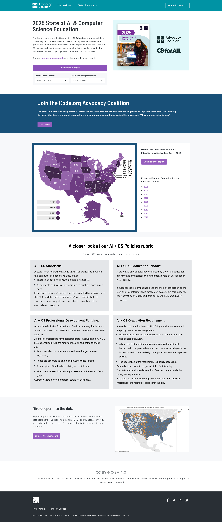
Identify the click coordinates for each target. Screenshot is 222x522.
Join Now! (45, 124)
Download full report (70, 68)
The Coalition (64, 5)
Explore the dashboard (46, 436)
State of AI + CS (86, 5)
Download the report (154, 162)
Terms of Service (57, 509)
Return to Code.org (177, 5)
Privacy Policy (39, 509)
